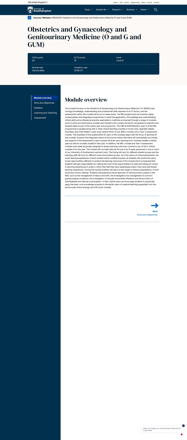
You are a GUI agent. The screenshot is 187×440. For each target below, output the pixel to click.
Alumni (126, 2)
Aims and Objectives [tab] (44, 103)
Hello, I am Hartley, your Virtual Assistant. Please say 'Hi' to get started (162, 429)
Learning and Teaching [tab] (45, 112)
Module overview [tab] (43, 98)
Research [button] (116, 9)
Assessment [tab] (40, 117)
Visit (121, 2)
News (143, 2)
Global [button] (143, 9)
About (116, 2)
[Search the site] (155, 9)
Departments (135, 2)
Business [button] (131, 9)
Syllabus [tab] (38, 108)
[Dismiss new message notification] (183, 425)
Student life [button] (101, 9)
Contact (156, 2)
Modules (47, 18)
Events (149, 2)
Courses (37, 18)
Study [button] (87, 9)
